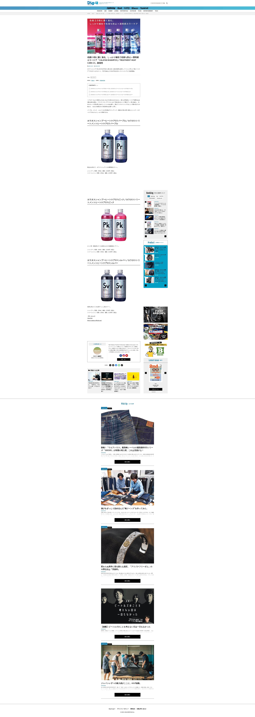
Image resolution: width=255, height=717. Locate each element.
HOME (88, 13)
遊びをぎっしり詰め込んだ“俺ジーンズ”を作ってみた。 (124, 508)
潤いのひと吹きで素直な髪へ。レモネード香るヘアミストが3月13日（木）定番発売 (133, 385)
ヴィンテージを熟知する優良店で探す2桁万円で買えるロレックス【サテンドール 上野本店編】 (160, 232)
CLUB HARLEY (152, 198)
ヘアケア (93, 77)
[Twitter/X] (110, 365)
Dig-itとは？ (112, 709)
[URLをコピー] (122, 365)
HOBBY (110, 11)
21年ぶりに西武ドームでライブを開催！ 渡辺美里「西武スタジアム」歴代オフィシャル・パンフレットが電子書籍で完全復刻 (160, 225)
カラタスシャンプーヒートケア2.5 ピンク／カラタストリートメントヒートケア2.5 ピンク (110, 91)
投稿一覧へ (123, 359)
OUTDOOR (133, 11)
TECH (156, 11)
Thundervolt (159, 198)
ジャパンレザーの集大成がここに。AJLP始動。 (121, 683)
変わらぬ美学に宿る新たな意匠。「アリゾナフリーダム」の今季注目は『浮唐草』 (126, 567)
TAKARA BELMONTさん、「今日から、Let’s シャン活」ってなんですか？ (94, 385)
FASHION (99, 11)
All (148, 196)
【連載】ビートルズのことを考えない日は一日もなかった (126, 627)
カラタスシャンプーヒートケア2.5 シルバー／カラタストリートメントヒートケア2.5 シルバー (111, 94)
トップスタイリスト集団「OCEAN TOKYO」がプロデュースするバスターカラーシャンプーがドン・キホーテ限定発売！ (120, 387)
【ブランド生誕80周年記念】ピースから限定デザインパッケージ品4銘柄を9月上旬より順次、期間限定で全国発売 (160, 218)
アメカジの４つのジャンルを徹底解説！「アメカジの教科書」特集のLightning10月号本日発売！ (160, 205)
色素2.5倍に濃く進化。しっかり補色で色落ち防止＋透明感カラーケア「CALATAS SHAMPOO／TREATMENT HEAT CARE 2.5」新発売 (122, 13)
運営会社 (132, 709)
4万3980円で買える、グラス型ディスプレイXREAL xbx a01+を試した (160, 211)
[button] (146, 236)
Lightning (153, 196)
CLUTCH (161, 196)
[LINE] (119, 365)
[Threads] (113, 365)
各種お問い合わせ (141, 709)
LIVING (116, 11)
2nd (157, 196)
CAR (105, 11)
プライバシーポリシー (123, 709)
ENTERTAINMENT (148, 11)
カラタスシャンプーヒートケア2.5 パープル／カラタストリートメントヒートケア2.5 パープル (111, 88)
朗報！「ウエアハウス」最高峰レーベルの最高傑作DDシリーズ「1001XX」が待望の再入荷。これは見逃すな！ (127, 448)
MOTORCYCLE (124, 11)
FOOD (139, 11)
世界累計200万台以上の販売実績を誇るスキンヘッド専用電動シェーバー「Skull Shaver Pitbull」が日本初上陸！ (107, 387)
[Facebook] (116, 365)
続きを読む (127, 461)
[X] (167, 3)
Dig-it (93, 13)
